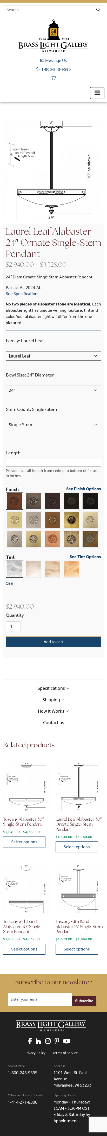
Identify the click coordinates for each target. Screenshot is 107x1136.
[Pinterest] (59, 1041)
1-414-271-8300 (22, 1102)
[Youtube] (68, 1041)
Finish (12, 489)
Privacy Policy (34, 1052)
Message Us (55, 60)
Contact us (53, 722)
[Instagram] (50, 1041)
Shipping (52, 700)
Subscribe (84, 1000)
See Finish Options (83, 489)
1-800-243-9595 (55, 69)
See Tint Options (85, 557)
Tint (10, 557)
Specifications (52, 688)
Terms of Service (65, 1052)
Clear (10, 583)
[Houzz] (40, 1041)
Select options (24, 841)
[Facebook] (32, 1041)
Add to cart (54, 641)
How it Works (51, 711)
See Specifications (22, 293)
